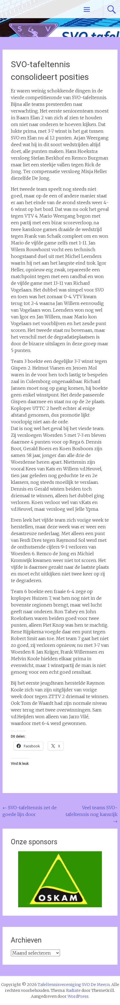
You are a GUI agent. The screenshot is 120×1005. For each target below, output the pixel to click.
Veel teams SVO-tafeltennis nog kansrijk (91, 814)
